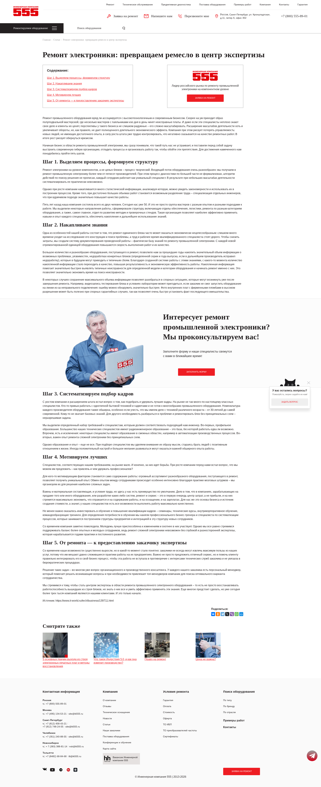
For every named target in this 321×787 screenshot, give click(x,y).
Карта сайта (109, 748)
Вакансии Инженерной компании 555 (125, 759)
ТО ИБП (167, 724)
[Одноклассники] (218, 614)
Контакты (284, 4)
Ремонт (110, 4)
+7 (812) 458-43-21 (56, 723)
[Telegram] (223, 614)
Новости (107, 718)
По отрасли (229, 712)
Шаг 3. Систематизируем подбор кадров (72, 89)
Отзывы (107, 706)
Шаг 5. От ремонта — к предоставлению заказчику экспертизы (85, 100)
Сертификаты (170, 736)
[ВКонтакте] (213, 614)
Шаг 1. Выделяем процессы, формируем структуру (78, 77)
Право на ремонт (155, 659)
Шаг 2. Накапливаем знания (64, 83)
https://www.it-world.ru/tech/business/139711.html (85, 600)
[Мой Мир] (241, 614)
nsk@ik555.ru (76, 746)
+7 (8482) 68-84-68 (56, 756)
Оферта (167, 718)
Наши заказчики (111, 730)
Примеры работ (242, 4)
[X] (227, 614)
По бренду (229, 706)
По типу (227, 700)
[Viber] (232, 614)
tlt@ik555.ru (75, 756)
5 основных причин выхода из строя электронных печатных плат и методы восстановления (66, 663)
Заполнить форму (196, 372)
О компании (109, 700)
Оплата (167, 706)
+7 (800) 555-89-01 (294, 16)
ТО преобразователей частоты (180, 730)
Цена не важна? (206, 659)
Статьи (106, 724)
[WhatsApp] (237, 614)
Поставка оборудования (212, 4)
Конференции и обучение (117, 742)
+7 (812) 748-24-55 (53, 726)
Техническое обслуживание (138, 4)
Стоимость (169, 712)
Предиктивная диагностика (176, 4)
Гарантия (302, 4)
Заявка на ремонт (242, 771)
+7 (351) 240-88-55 (56, 736)
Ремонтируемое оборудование (30, 28)
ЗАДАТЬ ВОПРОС (289, 402)
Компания (265, 4)
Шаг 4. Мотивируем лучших (64, 94)
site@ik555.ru (76, 713)
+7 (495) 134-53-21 (56, 713)
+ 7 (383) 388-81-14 (56, 746)
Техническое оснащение (116, 712)
